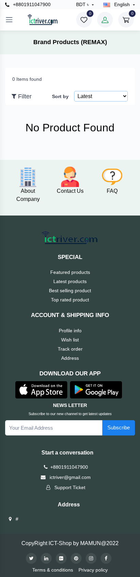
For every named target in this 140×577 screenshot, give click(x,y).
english (122, 4)
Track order (70, 349)
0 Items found (27, 79)
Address (70, 358)
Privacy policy (93, 570)
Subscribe (118, 427)
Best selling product (70, 290)
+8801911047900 (31, 4)
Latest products (70, 281)
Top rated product (70, 299)
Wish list (70, 339)
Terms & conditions (52, 570)
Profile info (70, 330)
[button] (41, 389)
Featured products (70, 272)
